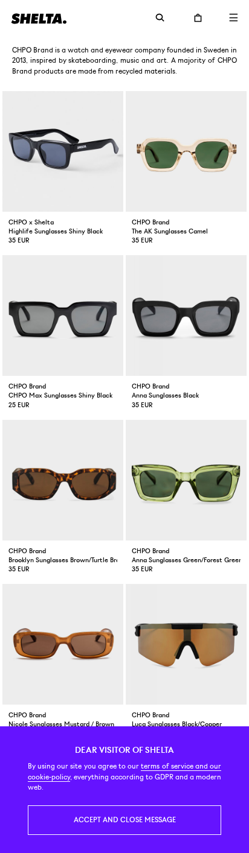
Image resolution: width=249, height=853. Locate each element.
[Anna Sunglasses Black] (186, 315)
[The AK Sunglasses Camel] (186, 151)
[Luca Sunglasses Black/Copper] (186, 644)
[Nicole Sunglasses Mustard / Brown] (62, 644)
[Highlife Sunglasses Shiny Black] (62, 151)
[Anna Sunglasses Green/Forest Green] (186, 480)
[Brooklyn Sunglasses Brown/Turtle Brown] (62, 480)
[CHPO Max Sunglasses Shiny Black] (62, 315)
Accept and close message (125, 820)
